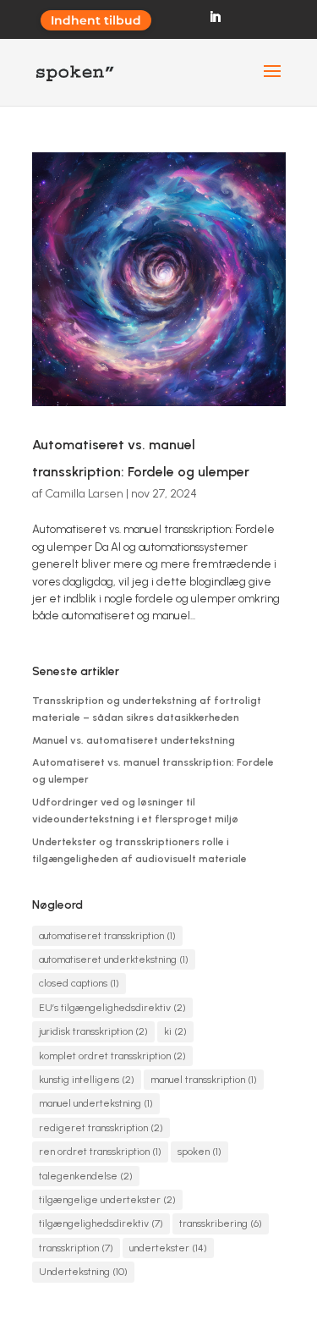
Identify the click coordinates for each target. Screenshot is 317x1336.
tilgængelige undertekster (107, 1200)
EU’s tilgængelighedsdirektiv (112, 1008)
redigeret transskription (101, 1128)
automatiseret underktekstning (114, 959)
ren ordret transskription (100, 1151)
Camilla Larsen (84, 494)
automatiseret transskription (107, 936)
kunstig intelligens (86, 1080)
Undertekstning (83, 1272)
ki (175, 1031)
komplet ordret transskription (112, 1056)
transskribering (220, 1223)
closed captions (79, 983)
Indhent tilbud (96, 20)
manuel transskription (203, 1080)
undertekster (168, 1248)
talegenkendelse (86, 1176)
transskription (76, 1248)
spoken (199, 1151)
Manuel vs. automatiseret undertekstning (133, 740)
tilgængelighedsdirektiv (101, 1223)
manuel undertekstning (96, 1103)
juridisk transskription (93, 1031)
